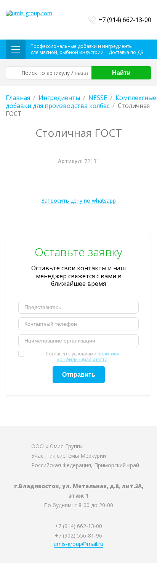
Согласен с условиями (82, 356)
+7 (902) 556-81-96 (78, 535)
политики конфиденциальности (88, 356)
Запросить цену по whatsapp (79, 200)
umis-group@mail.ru (78, 543)
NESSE (97, 98)
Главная (18, 98)
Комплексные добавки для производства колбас (81, 102)
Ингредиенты (59, 98)
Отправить (78, 374)
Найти (121, 73)
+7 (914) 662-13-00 (124, 20)
